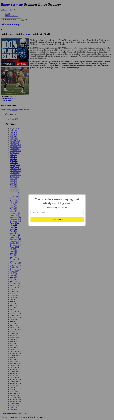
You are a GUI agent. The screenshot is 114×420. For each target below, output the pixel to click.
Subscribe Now (57, 220)
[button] (57, 201)
